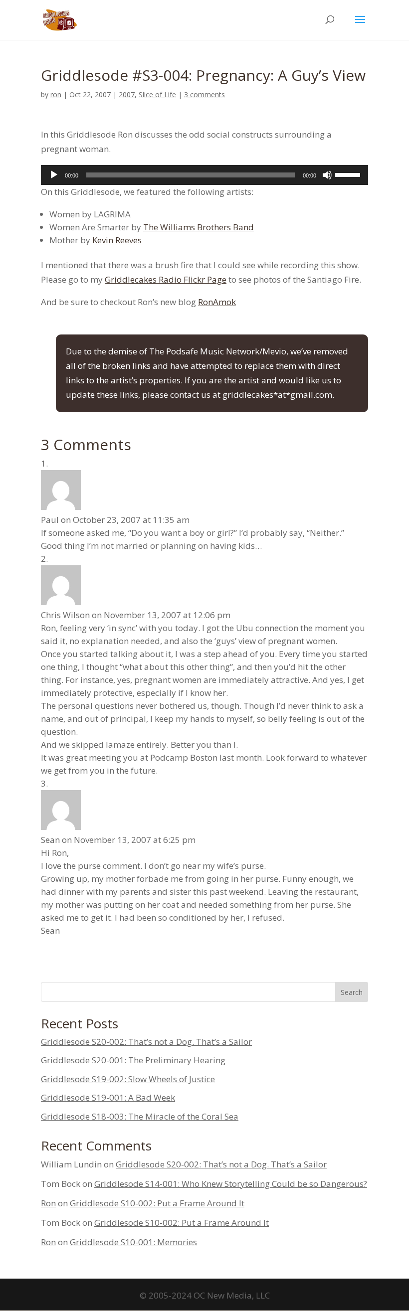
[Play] (54, 175)
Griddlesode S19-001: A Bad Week (108, 1097)
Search (352, 992)
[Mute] (327, 175)
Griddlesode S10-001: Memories (133, 1242)
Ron (48, 1203)
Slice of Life (157, 94)
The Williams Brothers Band (198, 227)
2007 (127, 94)
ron (55, 94)
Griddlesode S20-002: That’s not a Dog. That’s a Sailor (146, 1041)
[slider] (349, 174)
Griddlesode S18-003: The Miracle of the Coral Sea (139, 1116)
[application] (204, 175)
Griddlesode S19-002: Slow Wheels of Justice (128, 1079)
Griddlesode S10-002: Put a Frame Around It (157, 1203)
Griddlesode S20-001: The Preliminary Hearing (133, 1060)
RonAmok (217, 302)
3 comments (204, 94)
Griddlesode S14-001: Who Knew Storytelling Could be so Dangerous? (230, 1183)
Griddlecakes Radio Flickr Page (165, 279)
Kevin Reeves (117, 240)
